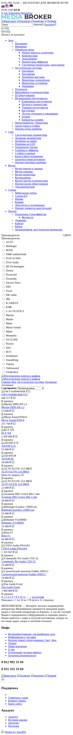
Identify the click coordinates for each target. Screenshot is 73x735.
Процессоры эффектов (35, 61)
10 (21, 597)
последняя (38, 597)
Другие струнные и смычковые (40, 113)
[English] (7, 6)
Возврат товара (17, 700)
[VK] (8, 21)
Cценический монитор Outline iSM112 (23, 574)
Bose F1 (5, 535)
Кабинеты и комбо (32, 119)
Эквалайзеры (29, 58)
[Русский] (3, 6)
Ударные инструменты (35, 107)
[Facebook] (23, 21)
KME (9, 307)
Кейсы (18, 226)
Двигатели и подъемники (30, 205)
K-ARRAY (12, 303)
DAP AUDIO (13, 258)
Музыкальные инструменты (31, 98)
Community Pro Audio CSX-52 (18, 561)
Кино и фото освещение (29, 156)
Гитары (26, 116)
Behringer (11, 246)
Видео (11, 165)
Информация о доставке (22, 637)
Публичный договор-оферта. (25, 652)
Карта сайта (15, 703)
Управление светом (26, 147)
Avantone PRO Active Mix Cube (19, 497)
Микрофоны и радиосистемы (32, 92)
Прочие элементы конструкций (33, 208)
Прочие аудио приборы (28, 128)
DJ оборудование (25, 95)
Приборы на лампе (26, 141)
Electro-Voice (13, 282)
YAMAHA (12, 372)
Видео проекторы (25, 174)
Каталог (49, 24)
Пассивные (28, 74)
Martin (9, 319)
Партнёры (14, 13)
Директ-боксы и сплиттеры (37, 52)
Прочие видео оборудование (31, 183)
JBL (8, 299)
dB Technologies (15, 266)
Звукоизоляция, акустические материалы (38, 229)
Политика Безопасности (22, 655)
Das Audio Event (10, 587)
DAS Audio (12, 262)
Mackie (10, 315)
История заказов (17, 719)
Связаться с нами (18, 697)
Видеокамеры (23, 177)
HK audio (11, 294)
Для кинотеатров (25, 186)
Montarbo (11, 335)
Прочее (12, 211)
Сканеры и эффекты (26, 150)
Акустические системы (28, 67)
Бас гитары (28, 110)
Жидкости (27, 217)
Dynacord (11, 274)
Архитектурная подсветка (30, 159)
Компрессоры (30, 55)
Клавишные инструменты (37, 101)
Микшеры (21, 46)
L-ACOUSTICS (15, 311)
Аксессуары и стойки (27, 125)
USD (10, 9)
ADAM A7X (8, 445)
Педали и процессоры (34, 104)
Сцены (12, 189)
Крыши (19, 202)
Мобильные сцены (26, 192)
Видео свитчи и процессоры (31, 180)
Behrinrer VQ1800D (12, 522)
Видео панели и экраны (29, 168)
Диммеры (20, 220)
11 (24, 597)
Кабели (19, 223)
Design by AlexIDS (15, 732)
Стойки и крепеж (25, 153)
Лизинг (12, 643)
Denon (9, 270)
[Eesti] (11, 6)
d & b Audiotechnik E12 (14, 394)
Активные (28, 70)
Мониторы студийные (35, 83)
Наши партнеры (17, 646)
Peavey (10, 343)
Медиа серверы (24, 171)
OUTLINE (12, 339)
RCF (8, 351)
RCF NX (6, 433)
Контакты (26, 13)
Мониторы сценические (36, 80)
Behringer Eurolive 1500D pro (17, 509)
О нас (4, 13)
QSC (8, 347)
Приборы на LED (25, 144)
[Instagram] (37, 21)
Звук (10, 40)
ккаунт (13, 716)
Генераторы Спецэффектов (30, 214)
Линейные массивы (33, 77)
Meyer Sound (13, 327)
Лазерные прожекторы (28, 138)
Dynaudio (11, 278)
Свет (11, 131)
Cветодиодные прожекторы (31, 135)
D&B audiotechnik (16, 254)
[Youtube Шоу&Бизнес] (50, 21)
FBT (8, 286)
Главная (6, 382)
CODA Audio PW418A (14, 548)
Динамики (28, 86)
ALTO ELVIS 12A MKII (15, 471)
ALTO (9, 242)
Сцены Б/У (21, 196)
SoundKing (12, 360)
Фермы (19, 199)
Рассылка (13, 725)
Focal (9, 290)
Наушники (21, 43)
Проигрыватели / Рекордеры (31, 122)
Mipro (9, 331)
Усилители (21, 89)
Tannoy (10, 364)
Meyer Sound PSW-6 (12, 420)
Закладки (13, 722)
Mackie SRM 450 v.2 (12, 407)
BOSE (9, 250)
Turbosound (12, 368)
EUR (4, 9)
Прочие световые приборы (30, 162)
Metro (9, 323)
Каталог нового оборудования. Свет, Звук (32, 640)
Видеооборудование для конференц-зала (31, 634)
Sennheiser (12, 355)
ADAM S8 (7, 458)
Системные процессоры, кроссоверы (43, 64)
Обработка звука (24, 49)
